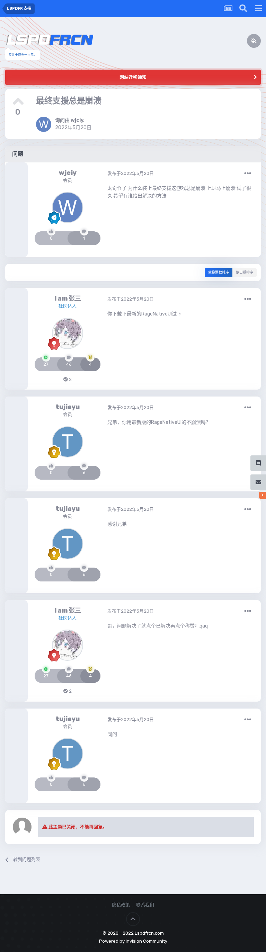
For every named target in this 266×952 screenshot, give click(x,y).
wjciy (77, 120)
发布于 (130, 173)
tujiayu (67, 407)
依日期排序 (244, 272)
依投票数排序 (218, 272)
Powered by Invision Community (133, 941)
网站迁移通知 (133, 77)
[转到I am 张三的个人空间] (67, 333)
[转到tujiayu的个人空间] (67, 441)
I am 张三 (67, 298)
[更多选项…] (247, 173)
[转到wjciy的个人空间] (43, 124)
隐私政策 (121, 904)
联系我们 (145, 904)
